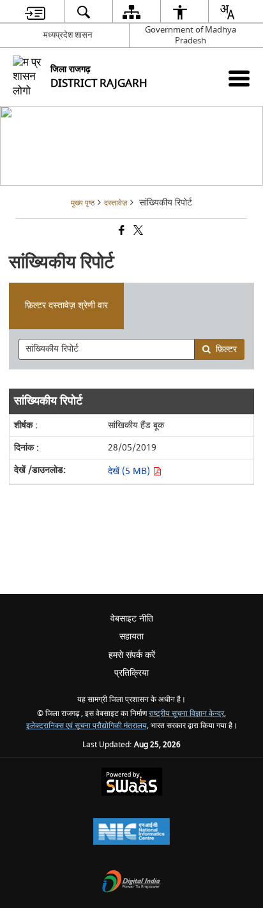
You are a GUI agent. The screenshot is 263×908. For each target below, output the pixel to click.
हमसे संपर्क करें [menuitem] (132, 655)
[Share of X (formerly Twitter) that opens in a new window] (137, 232)
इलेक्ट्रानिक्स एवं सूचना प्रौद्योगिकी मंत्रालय (86, 725)
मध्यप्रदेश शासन (67, 35)
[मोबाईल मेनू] (239, 78)
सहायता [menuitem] (131, 636)
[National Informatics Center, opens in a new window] (131, 833)
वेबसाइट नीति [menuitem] (131, 618)
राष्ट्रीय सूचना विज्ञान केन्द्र (186, 713)
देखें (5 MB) (130, 471)
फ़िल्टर (226, 349)
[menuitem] (35, 12)
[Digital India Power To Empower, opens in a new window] (131, 883)
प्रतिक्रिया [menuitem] (131, 673)
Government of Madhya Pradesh (190, 35)
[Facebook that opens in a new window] (121, 232)
